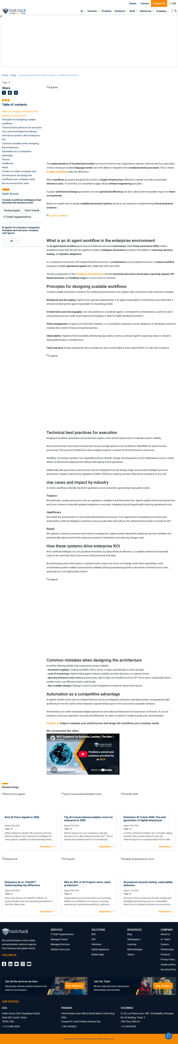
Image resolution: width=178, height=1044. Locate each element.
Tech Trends (31, 210)
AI (11, 240)
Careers (144, 3)
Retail (5, 167)
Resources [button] (145, 11)
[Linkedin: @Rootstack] (10, 962)
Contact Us (159, 3)
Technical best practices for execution (22, 127)
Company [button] (161, 11)
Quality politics (168, 964)
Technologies (12, 210)
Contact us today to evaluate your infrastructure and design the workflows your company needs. (19, 175)
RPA (93, 934)
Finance (6, 159)
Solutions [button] (120, 11)
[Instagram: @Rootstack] (23, 962)
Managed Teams (59, 939)
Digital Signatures (100, 949)
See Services (74, 985)
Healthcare (7, 163)
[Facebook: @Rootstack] (4, 962)
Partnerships (167, 949)
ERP (93, 939)
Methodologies (135, 949)
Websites (96, 944)
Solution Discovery (60, 949)
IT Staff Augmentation (17, 216)
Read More (46, 846)
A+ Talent (165, 939)
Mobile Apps (97, 954)
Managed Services (60, 944)
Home (5, 75)
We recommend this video (16, 183)
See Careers (163, 985)
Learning (131, 944)
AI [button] (82, 11)
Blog (13, 75)
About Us (165, 934)
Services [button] (92, 11)
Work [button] (132, 11)
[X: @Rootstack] (16, 962)
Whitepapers (133, 939)
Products (106, 11)
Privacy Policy (168, 959)
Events (132, 3)
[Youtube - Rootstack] (29, 962)
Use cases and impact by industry (19, 131)
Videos (130, 954)
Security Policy (168, 969)
